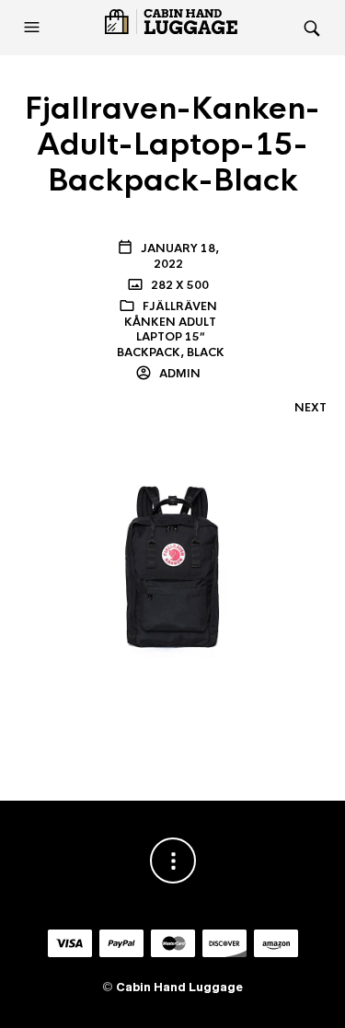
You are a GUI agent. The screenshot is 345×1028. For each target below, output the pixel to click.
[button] (34, 27)
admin (178, 373)
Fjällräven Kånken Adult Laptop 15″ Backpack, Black (170, 329)
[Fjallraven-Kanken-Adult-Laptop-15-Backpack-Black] (172, 580)
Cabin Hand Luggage (179, 987)
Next (310, 407)
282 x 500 (178, 285)
